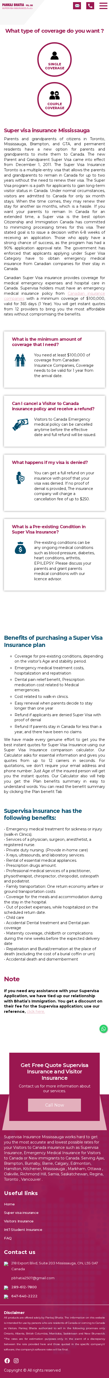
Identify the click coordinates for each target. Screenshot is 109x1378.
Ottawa (94, 1168)
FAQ (8, 1238)
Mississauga (54, 1168)
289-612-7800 (24, 1287)
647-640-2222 (24, 1296)
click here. (36, 1011)
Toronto (11, 1179)
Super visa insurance (21, 1212)
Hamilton (12, 1168)
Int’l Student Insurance (23, 1229)
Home (9, 1204)
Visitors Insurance (19, 1221)
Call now (54, 1105)
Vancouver (31, 1179)
